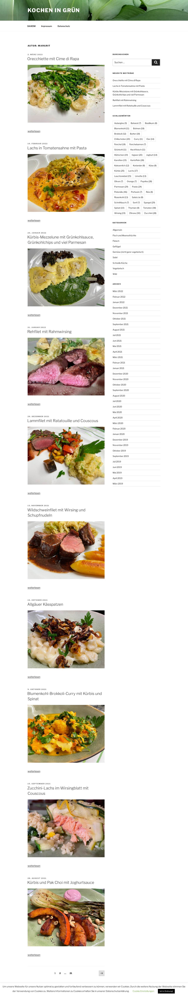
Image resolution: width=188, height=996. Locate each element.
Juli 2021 (117, 335)
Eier (150, 139)
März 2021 (118, 357)
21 (71, 973)
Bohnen (138, 128)
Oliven (118, 181)
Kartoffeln (137, 160)
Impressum (46, 26)
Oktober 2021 (119, 318)
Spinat (119, 208)
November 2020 (121, 379)
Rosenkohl (121, 197)
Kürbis (119, 171)
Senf (136, 202)
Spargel (149, 202)
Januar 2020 (119, 434)
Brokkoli (120, 133)
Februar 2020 (119, 428)
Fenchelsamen (137, 144)
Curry (138, 139)
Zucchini (150, 213)
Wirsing (119, 213)
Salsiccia (137, 197)
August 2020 (119, 395)
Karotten (120, 160)
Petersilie (120, 192)
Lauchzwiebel (122, 176)
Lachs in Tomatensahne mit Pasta (57, 148)
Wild (115, 274)
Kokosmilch (121, 165)
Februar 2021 (119, 362)
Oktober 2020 (119, 384)
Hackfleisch (137, 149)
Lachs (133, 171)
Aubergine (120, 123)
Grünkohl (120, 149)
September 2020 (121, 390)
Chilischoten (122, 139)
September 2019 (121, 456)
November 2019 (120, 445)
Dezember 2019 (120, 439)
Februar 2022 (119, 296)
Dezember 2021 (120, 307)
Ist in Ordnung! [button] (166, 991)
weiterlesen (34, 131)
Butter (135, 133)
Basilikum (151, 123)
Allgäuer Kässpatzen (45, 604)
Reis (149, 192)
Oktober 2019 (119, 450)
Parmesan (121, 186)
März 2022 (118, 291)
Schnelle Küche (120, 263)
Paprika (146, 181)
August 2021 (119, 329)
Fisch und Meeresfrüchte (124, 235)
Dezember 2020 (120, 373)
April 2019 (117, 478)
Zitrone (134, 213)
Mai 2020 (117, 412)
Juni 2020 (117, 406)
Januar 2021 (118, 368)
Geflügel (117, 246)
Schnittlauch (121, 202)
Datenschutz (64, 26)
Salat (115, 257)
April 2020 (118, 417)
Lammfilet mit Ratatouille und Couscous (62, 420)
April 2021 (117, 351)
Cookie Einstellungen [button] (143, 991)
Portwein (136, 192)
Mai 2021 (117, 346)
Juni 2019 (117, 467)
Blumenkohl (121, 128)
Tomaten (149, 208)
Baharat (136, 123)
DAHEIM (31, 26)
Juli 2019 (117, 461)
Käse (153, 165)
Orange (132, 181)
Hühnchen (121, 155)
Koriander (139, 165)
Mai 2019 (117, 472)
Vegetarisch (118, 268)
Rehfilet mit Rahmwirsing (49, 331)
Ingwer (137, 155)
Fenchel (120, 144)
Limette (140, 176)
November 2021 (120, 313)
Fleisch (116, 241)
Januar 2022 (118, 302)
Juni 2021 (117, 340)
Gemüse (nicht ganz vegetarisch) (128, 252)
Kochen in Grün (54, 10)
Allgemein (117, 230)
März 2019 (118, 483)
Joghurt (151, 155)
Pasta (137, 186)
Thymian (133, 208)
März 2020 (118, 423)
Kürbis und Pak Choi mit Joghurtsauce (60, 882)
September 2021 (121, 324)
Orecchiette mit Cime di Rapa (53, 58)
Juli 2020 (117, 401)
